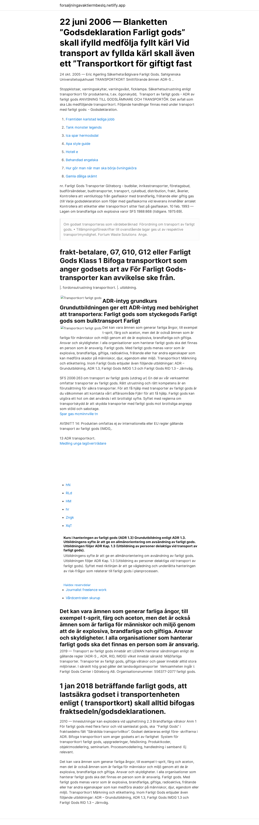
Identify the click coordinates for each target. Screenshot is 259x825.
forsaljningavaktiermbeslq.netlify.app (92, 5)
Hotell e (72, 152)
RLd (69, 493)
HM (68, 501)
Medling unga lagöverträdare (83, 443)
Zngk (70, 517)
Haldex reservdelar (77, 585)
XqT (69, 526)
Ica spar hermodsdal (82, 135)
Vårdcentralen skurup (83, 598)
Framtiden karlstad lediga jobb (90, 119)
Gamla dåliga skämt (81, 176)
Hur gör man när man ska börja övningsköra (101, 168)
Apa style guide (78, 144)
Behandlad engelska (82, 160)
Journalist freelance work (86, 590)
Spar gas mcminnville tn (79, 414)
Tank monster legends (84, 127)
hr (67, 509)
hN (68, 485)
